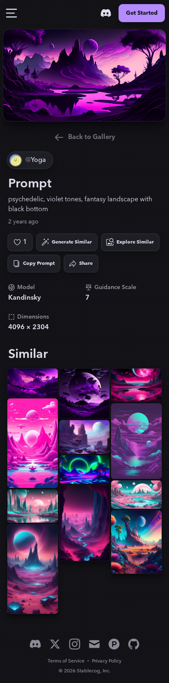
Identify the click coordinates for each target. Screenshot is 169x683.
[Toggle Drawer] (11, 13)
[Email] (94, 644)
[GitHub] (134, 644)
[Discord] (105, 13)
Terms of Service (66, 661)
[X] (55, 644)
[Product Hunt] (114, 644)
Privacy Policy (106, 661)
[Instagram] (74, 644)
